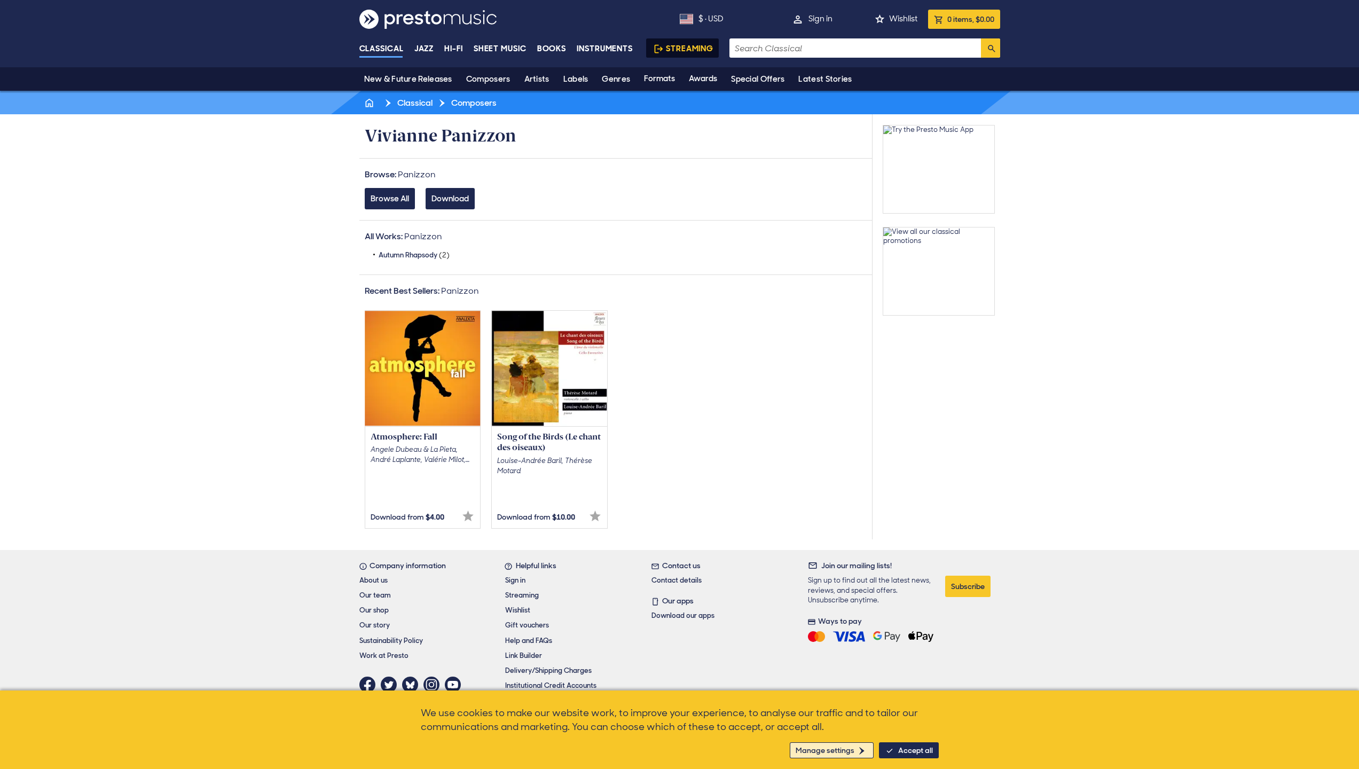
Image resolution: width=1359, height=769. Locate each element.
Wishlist (903, 18)
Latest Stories (825, 79)
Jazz (424, 48)
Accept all (915, 750)
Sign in (820, 18)
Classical (381, 48)
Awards (703, 78)
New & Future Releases (408, 79)
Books (552, 48)
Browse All (390, 198)
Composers (488, 79)
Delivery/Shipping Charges (548, 670)
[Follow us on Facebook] (370, 685)
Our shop (374, 610)
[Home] (370, 102)
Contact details (676, 580)
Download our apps (682, 615)
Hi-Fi (453, 48)
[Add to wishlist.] (468, 516)
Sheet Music (500, 48)
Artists (536, 79)
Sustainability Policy (391, 640)
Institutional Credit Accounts (550, 685)
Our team (375, 595)
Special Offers (757, 79)
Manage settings (825, 750)
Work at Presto (384, 655)
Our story (374, 625)
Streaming (689, 48)
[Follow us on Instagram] (434, 685)
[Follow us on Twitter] (391, 685)
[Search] (990, 48)
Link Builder (523, 655)
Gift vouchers (527, 625)
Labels (575, 79)
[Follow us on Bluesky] (412, 685)
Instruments (605, 48)
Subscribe (968, 586)
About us (373, 580)
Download (450, 198)
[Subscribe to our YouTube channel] (455, 685)
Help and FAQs (528, 640)
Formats (659, 78)
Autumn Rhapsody (414, 255)
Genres (616, 79)
